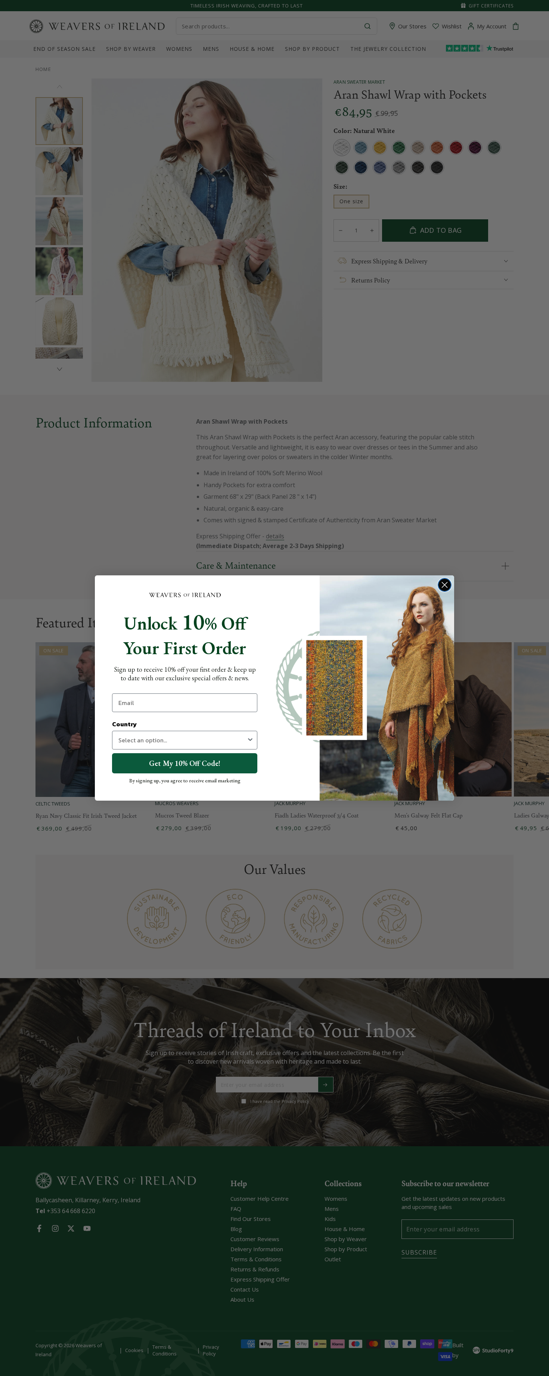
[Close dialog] (444, 584)
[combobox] (182, 740)
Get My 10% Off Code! (184, 763)
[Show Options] (250, 740)
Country (124, 724)
